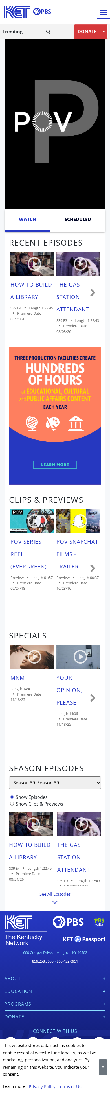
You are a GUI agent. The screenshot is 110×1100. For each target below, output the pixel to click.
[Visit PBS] (42, 11)
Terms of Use (70, 1086)
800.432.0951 (67, 961)
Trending (13, 32)
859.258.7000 (43, 961)
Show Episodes (32, 797)
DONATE (87, 32)
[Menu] (103, 12)
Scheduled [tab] (78, 219)
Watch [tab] (27, 219)
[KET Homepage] (17, 12)
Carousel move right (93, 293)
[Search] (48, 31)
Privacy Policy (42, 1086)
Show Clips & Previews (39, 804)
